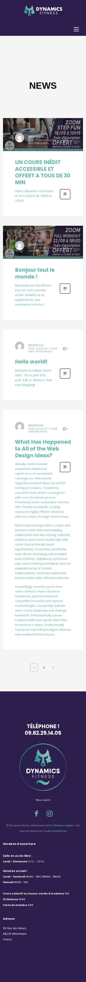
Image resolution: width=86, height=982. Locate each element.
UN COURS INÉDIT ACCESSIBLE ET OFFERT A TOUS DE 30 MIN (42, 172)
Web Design (40, 431)
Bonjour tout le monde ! (35, 273)
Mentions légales (63, 825)
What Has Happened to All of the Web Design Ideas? (43, 448)
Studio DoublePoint (55, 831)
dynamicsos (36, 136)
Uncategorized (43, 351)
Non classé (40, 143)
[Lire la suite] (65, 199)
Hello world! (31, 361)
